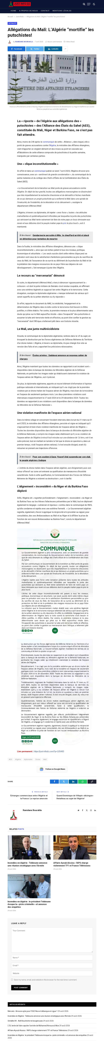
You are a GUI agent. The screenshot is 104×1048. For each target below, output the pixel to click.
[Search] (84, 4)
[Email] (10, 149)
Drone (38, 759)
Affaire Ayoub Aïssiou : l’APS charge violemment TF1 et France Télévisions (71, 864)
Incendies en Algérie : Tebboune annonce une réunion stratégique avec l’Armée (27, 864)
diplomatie (28, 759)
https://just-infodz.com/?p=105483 (49, 751)
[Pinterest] (10, 142)
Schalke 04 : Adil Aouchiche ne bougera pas (25, 1021)
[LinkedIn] (10, 136)
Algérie (53, 145)
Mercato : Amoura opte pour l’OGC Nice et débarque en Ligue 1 (32, 1011)
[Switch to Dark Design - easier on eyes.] (93, 4)
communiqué (49, 142)
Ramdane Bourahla (24, 42)
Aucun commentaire (55, 42)
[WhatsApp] (10, 155)
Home (13, 11)
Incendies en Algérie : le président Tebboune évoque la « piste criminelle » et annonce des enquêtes (29, 904)
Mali (45, 759)
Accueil (10, 17)
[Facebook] (10, 123)
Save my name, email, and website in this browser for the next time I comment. (45, 980)
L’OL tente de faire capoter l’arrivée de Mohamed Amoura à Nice (33, 1026)
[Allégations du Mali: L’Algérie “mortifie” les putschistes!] (52, 79)
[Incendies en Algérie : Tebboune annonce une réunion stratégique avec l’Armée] (29, 847)
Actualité (12, 23)
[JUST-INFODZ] (20, 4)
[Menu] (88, 4)
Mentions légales (62, 11)
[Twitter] (10, 129)
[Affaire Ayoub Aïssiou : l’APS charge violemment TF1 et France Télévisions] (74, 847)
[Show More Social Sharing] (65, 48)
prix (64, 223)
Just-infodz (20, 17)
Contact (45, 11)
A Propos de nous (28, 11)
